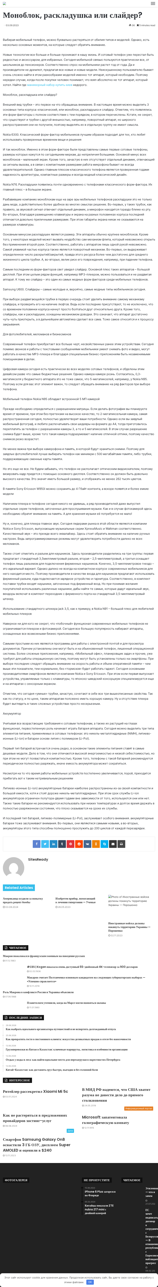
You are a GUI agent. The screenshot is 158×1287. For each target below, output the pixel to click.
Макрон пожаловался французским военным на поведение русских (44, 956)
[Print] (121, 844)
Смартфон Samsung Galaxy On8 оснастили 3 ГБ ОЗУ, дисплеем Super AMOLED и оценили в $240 (37, 1145)
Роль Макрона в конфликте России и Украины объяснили (38, 992)
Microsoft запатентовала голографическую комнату (105, 1119)
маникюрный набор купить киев (49, 85)
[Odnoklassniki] (96, 844)
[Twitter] (45, 844)
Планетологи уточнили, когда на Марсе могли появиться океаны (66, 1003)
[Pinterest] (70, 844)
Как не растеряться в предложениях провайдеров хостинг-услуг (35, 1118)
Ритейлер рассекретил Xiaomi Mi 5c (35, 1091)
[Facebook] (36, 844)
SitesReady (38, 859)
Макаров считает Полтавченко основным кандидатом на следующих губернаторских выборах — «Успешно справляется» (86, 979)
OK (90, 1282)
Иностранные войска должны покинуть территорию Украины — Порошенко (129, 927)
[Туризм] (4, 3)
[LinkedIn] (53, 844)
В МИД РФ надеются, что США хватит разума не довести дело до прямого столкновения (116, 1095)
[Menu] (153, 3)
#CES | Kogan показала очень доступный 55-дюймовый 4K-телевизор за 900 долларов (82, 967)
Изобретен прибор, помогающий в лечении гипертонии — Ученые (75, 900)
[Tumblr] (62, 844)
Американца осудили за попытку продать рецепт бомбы (23, 900)
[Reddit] (79, 844)
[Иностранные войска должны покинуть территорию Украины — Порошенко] (131, 907)
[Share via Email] (113, 844)
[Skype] (104, 844)
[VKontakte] (87, 844)
